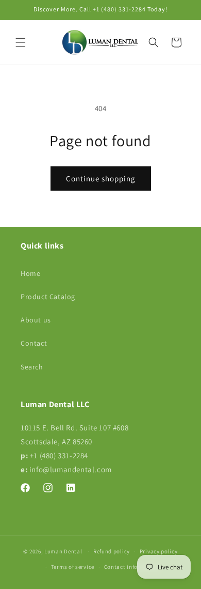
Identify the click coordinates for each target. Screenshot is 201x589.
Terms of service (72, 566)
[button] (20, 42)
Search (32, 366)
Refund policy (111, 551)
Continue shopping (101, 178)
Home (30, 273)
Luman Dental (63, 550)
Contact (34, 343)
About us (36, 319)
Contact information (132, 566)
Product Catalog (48, 296)
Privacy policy (159, 551)
